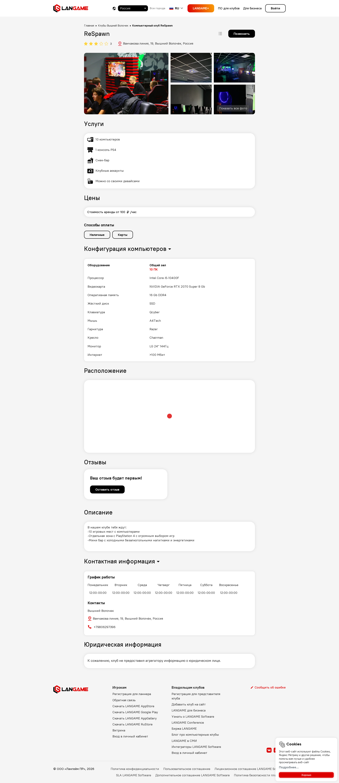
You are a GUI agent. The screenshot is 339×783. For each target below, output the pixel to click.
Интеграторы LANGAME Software (196, 747)
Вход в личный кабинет (130, 736)
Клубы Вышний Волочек (113, 25)
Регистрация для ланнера (131, 694)
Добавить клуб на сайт (189, 704)
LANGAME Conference (188, 722)
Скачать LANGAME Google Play (135, 712)
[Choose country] (114, 8)
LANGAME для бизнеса (189, 710)
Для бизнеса (252, 8)
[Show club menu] (220, 33)
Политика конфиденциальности (135, 769)
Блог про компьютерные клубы (195, 734)
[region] (169, 310)
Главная (89, 25)
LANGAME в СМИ (184, 741)
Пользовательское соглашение (186, 769)
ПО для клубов (229, 8)
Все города (157, 8)
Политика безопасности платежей (260, 775)
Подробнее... (289, 767)
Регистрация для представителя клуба (196, 696)
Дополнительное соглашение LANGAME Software (192, 775)
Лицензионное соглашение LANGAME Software (250, 769)
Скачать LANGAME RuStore (132, 724)
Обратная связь (124, 700)
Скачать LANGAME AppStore (133, 706)
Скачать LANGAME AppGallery (134, 718)
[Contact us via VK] (269, 750)
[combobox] (133, 8)
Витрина (118, 730)
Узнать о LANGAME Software (193, 716)
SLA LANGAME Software (133, 775)
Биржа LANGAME (184, 728)
